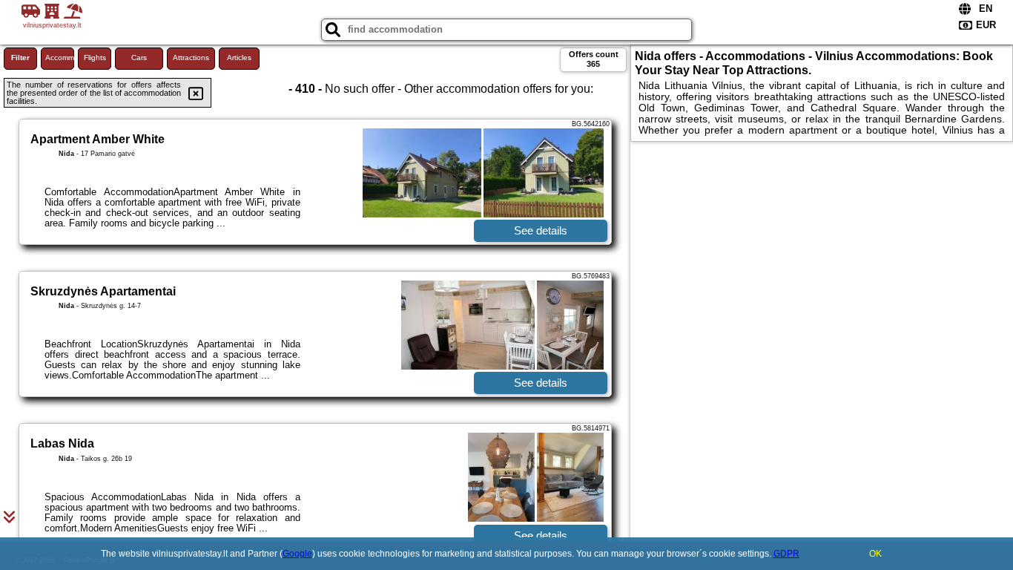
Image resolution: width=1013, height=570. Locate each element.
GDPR (786, 553)
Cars (139, 57)
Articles (239, 57)
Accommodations (59, 57)
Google (297, 553)
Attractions (191, 57)
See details (540, 230)
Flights (95, 57)
